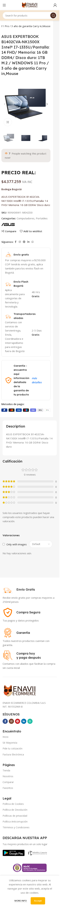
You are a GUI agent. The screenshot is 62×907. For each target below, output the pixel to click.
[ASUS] (8, 224)
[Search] (53, 15)
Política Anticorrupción (15, 821)
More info (20, 900)
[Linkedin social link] (28, 242)
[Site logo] (29, 5)
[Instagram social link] (20, 242)
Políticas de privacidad (15, 815)
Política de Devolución (15, 809)
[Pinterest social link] (24, 242)
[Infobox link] (19, 589)
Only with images (16, 544)
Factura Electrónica (13, 754)
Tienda (6, 770)
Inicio (5, 736)
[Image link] (14, 852)
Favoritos (8, 788)
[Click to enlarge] (8, 122)
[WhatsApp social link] (32, 242)
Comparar (8, 782)
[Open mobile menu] (4, 5)
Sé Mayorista (10, 742)
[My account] (55, 5)
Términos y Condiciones (16, 827)
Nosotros (8, 776)
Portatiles (42, 218)
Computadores (25, 218)
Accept (38, 900)
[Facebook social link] (16, 242)
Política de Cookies (13, 803)
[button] (4, 104)
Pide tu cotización (12, 748)
